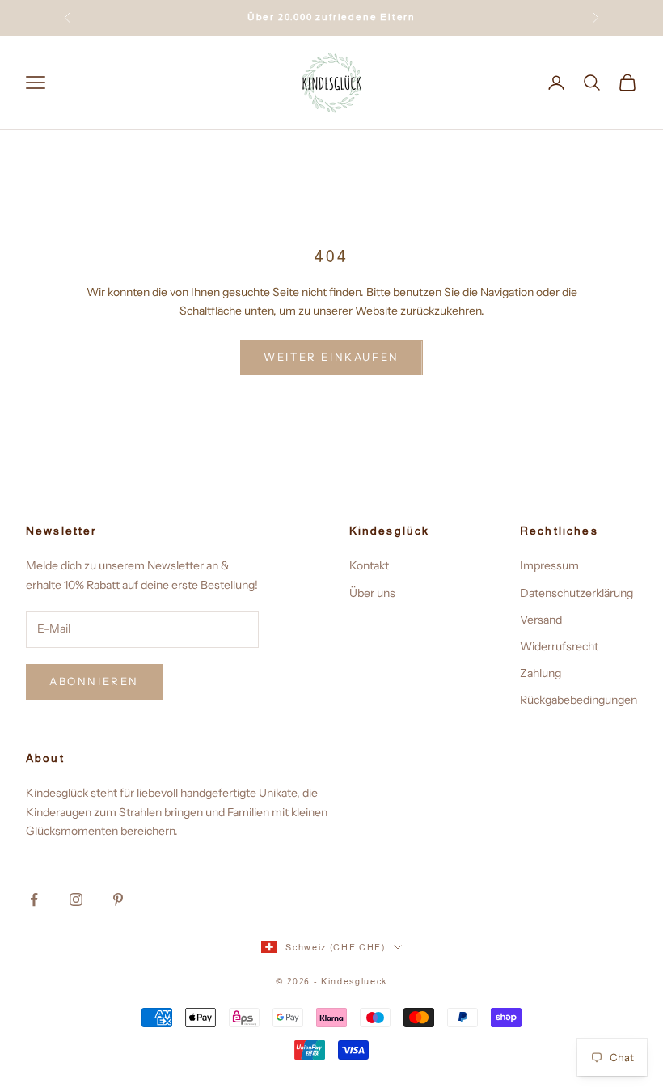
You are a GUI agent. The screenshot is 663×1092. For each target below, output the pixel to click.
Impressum (549, 565)
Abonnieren (94, 681)
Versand (541, 619)
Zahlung (540, 673)
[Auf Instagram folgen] (76, 899)
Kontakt (369, 565)
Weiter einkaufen (331, 356)
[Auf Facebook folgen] (34, 899)
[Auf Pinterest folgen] (118, 899)
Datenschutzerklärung (576, 593)
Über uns (372, 593)
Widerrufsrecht (559, 646)
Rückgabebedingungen (578, 699)
